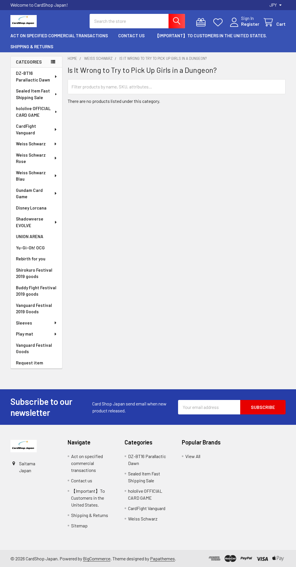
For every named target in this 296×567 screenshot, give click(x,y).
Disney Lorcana (31, 207)
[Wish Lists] (219, 22)
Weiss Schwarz (31, 143)
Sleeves (24, 322)
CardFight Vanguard (26, 129)
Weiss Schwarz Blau (31, 176)
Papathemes (162, 558)
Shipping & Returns (31, 46)
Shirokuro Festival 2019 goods (34, 273)
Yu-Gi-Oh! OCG (30, 247)
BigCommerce (96, 558)
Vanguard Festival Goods (34, 348)
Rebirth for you (30, 258)
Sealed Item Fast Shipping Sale (33, 94)
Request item (29, 362)
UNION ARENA (29, 236)
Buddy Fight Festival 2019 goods (36, 291)
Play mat (24, 333)
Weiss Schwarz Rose (31, 158)
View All (192, 456)
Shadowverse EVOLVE (29, 222)
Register (250, 24)
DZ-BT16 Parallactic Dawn (33, 76)
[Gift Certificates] (202, 22)
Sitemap (79, 525)
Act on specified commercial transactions (59, 35)
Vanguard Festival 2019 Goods (34, 308)
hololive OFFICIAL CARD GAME (33, 112)
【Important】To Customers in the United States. (211, 35)
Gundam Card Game (29, 193)
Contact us (131, 35)
